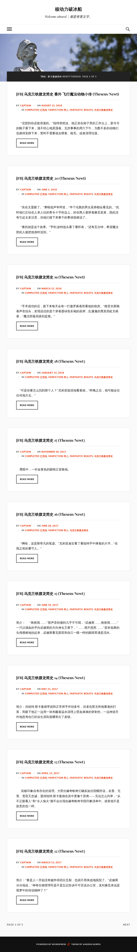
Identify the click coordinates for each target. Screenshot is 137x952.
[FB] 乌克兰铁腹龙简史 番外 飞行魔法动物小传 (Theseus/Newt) (67, 93)
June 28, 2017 (49, 525)
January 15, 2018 (52, 372)
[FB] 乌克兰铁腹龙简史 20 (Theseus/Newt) (51, 178)
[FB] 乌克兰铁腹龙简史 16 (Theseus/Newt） (51, 514)
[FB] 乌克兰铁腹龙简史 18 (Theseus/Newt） (51, 361)
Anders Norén (92, 944)
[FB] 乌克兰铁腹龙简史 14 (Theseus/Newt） (51, 677)
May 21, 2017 (49, 689)
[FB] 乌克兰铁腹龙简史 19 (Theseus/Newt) (50, 276)
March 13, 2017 (51, 862)
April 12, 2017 (50, 773)
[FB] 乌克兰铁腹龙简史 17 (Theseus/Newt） (51, 440)
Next (126, 924)
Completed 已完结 (36, 109)
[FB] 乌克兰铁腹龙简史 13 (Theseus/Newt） (51, 761)
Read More (27, 143)
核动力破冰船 (68, 9)
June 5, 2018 (49, 189)
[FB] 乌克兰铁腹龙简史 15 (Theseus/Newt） (51, 593)
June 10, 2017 (49, 605)
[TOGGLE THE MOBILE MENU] (9, 29)
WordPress (59, 944)
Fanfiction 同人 (58, 109)
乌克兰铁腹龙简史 (103, 109)
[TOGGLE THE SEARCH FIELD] (127, 29)
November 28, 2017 (53, 451)
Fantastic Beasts (81, 109)
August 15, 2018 (51, 105)
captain (25, 105)
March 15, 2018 (51, 288)
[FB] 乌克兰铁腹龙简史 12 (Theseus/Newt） (51, 851)
